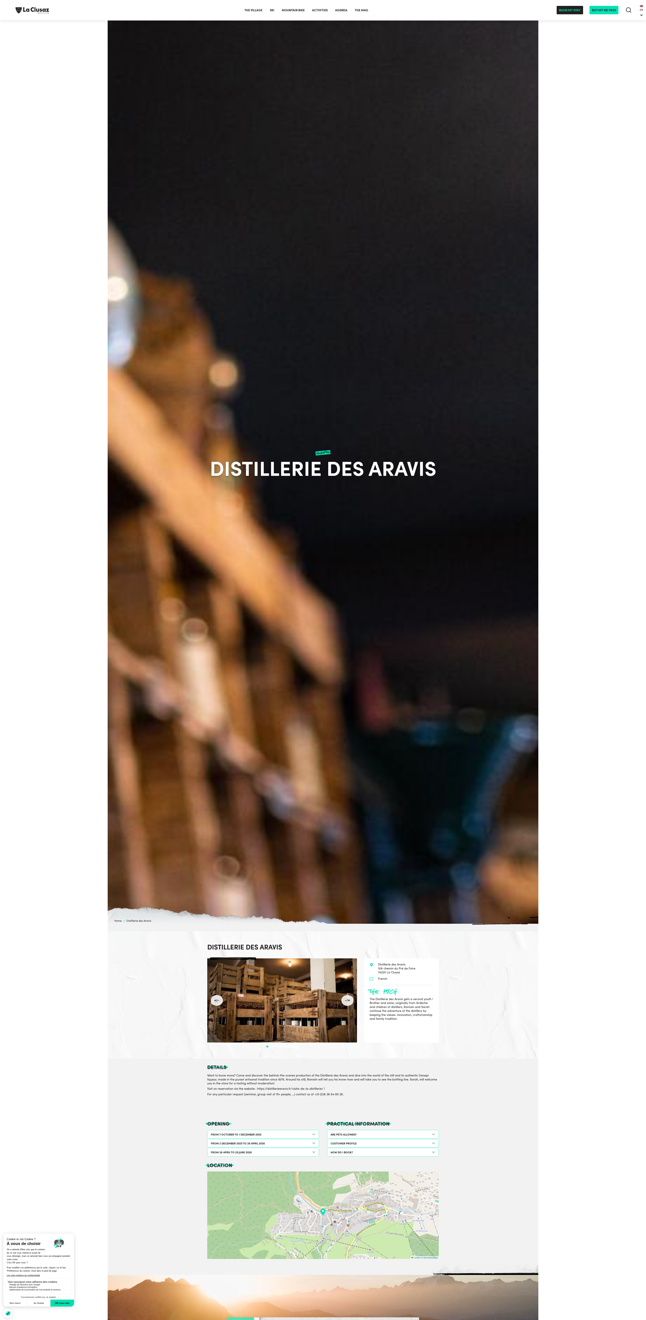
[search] (628, 10)
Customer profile (344, 1143)
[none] (641, 10)
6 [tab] (281, 1047)
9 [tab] (289, 1047)
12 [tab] (297, 1047)
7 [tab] (283, 1047)
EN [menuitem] (641, 9)
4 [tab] (275, 1047)
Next (347, 1000)
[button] (323, 1211)
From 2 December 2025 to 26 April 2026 (238, 1143)
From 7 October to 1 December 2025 (236, 1134)
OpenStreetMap (430, 1257)
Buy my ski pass (604, 10)
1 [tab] (267, 1047)
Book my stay (570, 10)
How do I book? (342, 1152)
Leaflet (416, 1257)
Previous (217, 1000)
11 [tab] (294, 1047)
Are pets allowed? (344, 1134)
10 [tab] (292, 1047)
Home (118, 920)
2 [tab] (270, 1047)
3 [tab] (273, 1047)
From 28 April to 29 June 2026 (231, 1152)
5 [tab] (278, 1047)
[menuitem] (641, 10)
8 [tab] (286, 1047)
